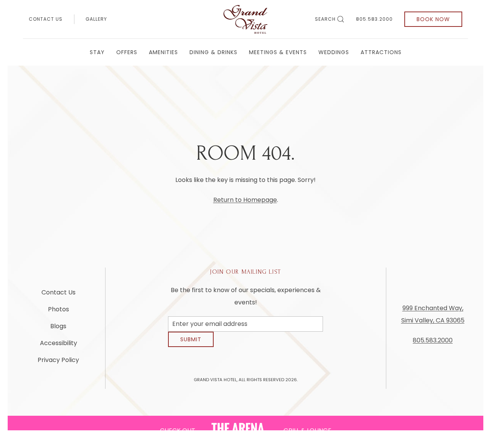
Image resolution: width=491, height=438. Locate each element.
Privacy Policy (58, 363)
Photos (58, 312)
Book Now (433, 19)
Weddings (333, 52)
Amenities (163, 52)
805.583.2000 (374, 19)
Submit (190, 345)
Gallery (96, 19)
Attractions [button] (381, 52)
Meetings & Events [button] (278, 52)
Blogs (58, 329)
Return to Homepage (245, 199)
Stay (97, 52)
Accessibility (58, 346)
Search (325, 19)
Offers (126, 52)
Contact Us (46, 19)
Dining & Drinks (213, 52)
